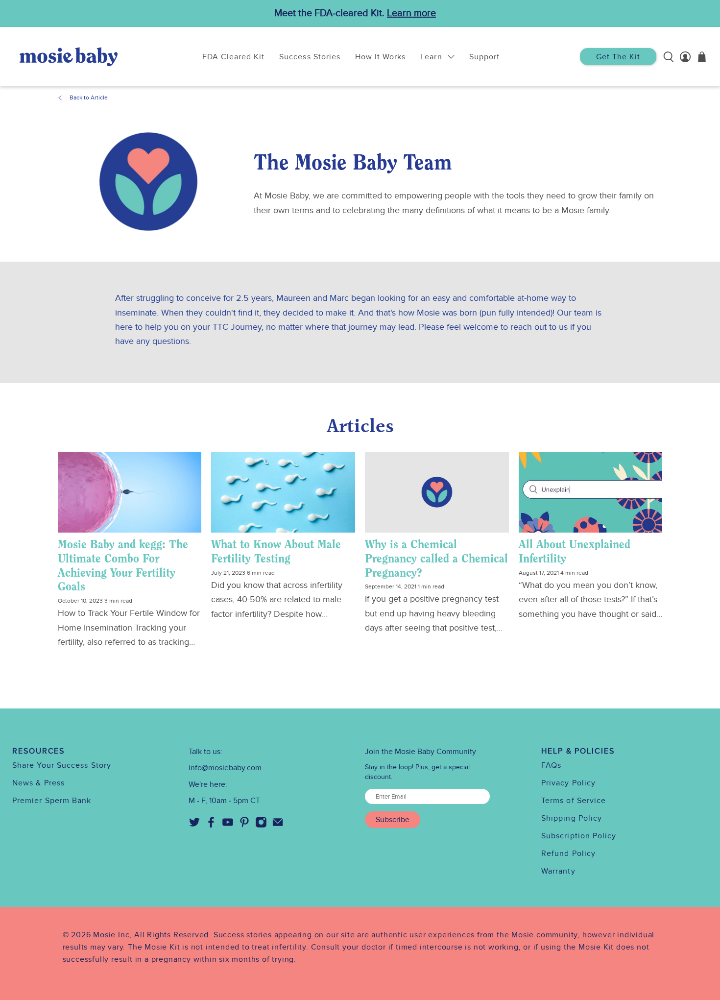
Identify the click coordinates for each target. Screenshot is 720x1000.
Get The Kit (618, 57)
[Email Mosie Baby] (278, 825)
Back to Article (89, 97)
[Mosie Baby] (69, 56)
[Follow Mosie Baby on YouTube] (228, 825)
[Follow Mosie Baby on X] (194, 825)
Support (484, 57)
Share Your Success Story (61, 765)
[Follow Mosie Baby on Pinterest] (244, 825)
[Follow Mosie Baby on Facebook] (211, 825)
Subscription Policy (579, 836)
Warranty (558, 871)
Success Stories (309, 57)
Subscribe (392, 820)
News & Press (38, 783)
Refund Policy (568, 853)
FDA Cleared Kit (233, 57)
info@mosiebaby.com (225, 768)
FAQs (551, 765)
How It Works (380, 57)
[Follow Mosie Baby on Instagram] (261, 825)
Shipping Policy (571, 818)
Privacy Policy (568, 783)
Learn (431, 57)
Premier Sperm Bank (51, 800)
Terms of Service (573, 800)
